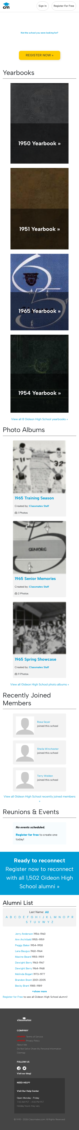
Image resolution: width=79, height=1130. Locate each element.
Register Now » (39, 55)
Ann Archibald (23, 939)
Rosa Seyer (43, 722)
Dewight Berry (23, 962)
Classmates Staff (39, 506)
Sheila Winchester (48, 748)
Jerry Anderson (24, 933)
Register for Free (13, 996)
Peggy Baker (22, 945)
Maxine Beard (23, 956)
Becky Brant (22, 985)
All (47, 912)
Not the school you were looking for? (39, 33)
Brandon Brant (23, 980)
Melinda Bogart (24, 974)
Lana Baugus (22, 951)
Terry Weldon (45, 775)
